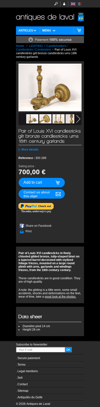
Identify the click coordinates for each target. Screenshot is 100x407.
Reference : (26, 158)
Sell (20, 377)
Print (28, 231)
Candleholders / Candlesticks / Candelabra (41, 47)
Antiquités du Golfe (29, 397)
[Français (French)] (79, 4)
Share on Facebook (38, 225)
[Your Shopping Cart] (79, 30)
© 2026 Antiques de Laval (33, 404)
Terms (21, 364)
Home (20, 46)
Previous (22, 119)
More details (29, 149)
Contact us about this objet (37, 194)
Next (78, 119)
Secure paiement (28, 358)
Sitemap (22, 390)
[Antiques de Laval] (50, 17)
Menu (46, 30)
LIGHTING (36, 46)
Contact (22, 384)
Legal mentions (27, 371)
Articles (25, 30)
